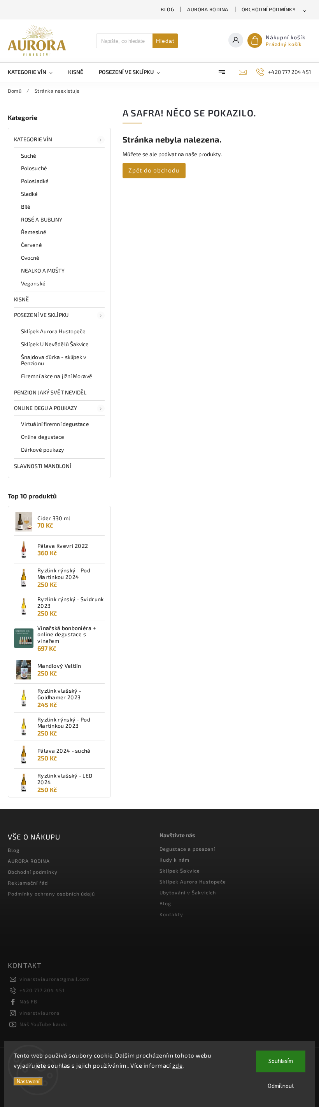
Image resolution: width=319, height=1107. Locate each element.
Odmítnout (281, 1086)
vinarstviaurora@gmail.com (54, 979)
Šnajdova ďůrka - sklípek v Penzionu (53, 360)
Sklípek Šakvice (180, 871)
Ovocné (30, 257)
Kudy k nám (174, 860)
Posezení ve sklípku (41, 315)
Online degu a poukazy (45, 408)
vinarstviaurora (39, 1013)
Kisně (21, 299)
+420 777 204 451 (42, 990)
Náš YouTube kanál (43, 1024)
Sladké (29, 193)
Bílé (25, 206)
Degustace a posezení (187, 849)
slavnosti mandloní (42, 466)
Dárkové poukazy (42, 449)
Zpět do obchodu (154, 170)
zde (177, 1065)
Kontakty (171, 914)
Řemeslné (33, 232)
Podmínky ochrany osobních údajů (51, 894)
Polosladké (35, 181)
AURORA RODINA (207, 9)
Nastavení (28, 1081)
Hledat (165, 41)
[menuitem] (34, 72)
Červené (31, 244)
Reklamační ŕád (28, 883)
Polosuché (34, 168)
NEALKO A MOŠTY (43, 270)
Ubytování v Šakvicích (188, 892)
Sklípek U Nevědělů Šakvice (55, 344)
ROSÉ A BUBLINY (41, 219)
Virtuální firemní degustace (55, 424)
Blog (167, 9)
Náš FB (28, 1001)
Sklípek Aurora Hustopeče (53, 331)
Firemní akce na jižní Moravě (56, 376)
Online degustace (43, 436)
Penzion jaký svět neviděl (50, 392)
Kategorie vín (33, 139)
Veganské (33, 283)
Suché (29, 155)
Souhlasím (280, 1061)
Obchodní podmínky (269, 9)
